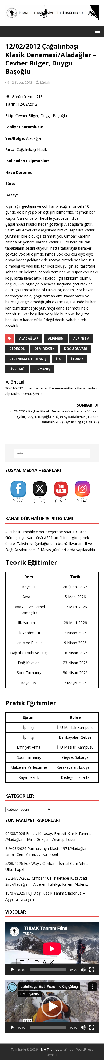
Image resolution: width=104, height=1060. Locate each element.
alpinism (56, 338)
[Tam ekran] (91, 969)
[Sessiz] (83, 969)
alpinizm (81, 338)
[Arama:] (52, 453)
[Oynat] (12, 969)
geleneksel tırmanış (27, 359)
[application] (52, 948)
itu (59, 359)
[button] (97, 31)
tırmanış (42, 369)
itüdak (45, 82)
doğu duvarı (75, 348)
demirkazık (44, 348)
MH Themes (50, 1049)
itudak (77, 359)
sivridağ (17, 369)
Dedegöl (17, 348)
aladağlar (28, 338)
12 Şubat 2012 (21, 82)
